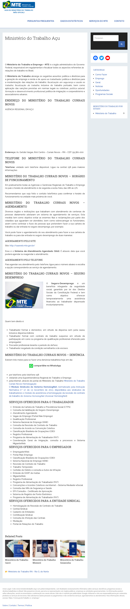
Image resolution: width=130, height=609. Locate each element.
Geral (97, 82)
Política (29, 605)
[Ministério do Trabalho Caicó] (17, 548)
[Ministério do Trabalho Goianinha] (72, 548)
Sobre (5, 605)
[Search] (121, 44)
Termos (21, 605)
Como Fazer (101, 74)
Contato (119, 21)
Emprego (99, 78)
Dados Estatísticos (71, 21)
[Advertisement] (45, 52)
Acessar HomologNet (56, 396)
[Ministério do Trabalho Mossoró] (45, 548)
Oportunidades (102, 90)
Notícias (99, 86)
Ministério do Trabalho (105, 113)
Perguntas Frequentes (40, 21)
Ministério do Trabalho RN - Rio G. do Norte (28, 571)
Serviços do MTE (98, 21)
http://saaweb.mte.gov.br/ (22, 245)
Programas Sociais (104, 94)
